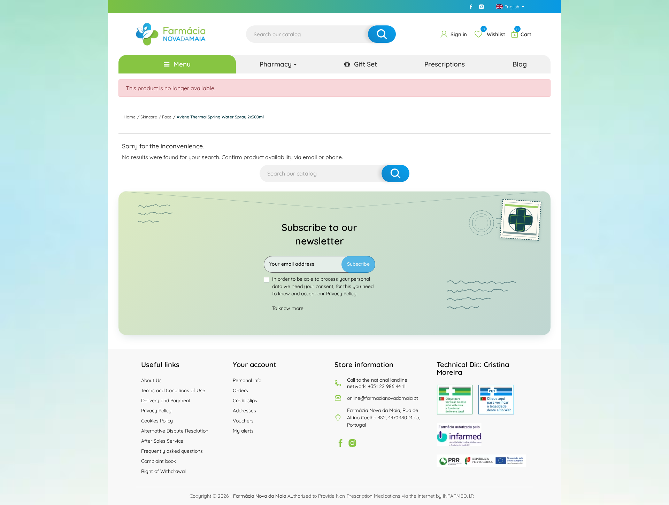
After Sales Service (162, 441)
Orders (240, 390)
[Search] (382, 34)
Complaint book (158, 461)
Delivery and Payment (166, 400)
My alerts (243, 431)
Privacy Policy (156, 410)
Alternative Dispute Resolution (174, 431)
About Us (151, 380)
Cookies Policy (157, 421)
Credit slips (245, 400)
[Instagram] (481, 6)
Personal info (247, 380)
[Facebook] (471, 6)
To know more (287, 308)
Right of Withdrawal (163, 471)
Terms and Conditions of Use (173, 390)
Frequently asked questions (172, 451)
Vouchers (243, 421)
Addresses (244, 410)
